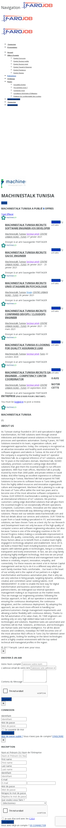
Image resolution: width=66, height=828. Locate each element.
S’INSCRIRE (57, 736)
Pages (9, 82)
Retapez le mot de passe (13, 793)
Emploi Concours (19, 58)
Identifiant (6, 715)
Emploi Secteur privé (21, 64)
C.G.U (32, 818)
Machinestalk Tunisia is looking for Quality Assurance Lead (27, 346)
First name (6, 759)
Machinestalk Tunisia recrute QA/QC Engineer (25, 254)
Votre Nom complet (11, 664)
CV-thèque (11, 79)
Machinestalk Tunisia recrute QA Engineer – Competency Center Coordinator (28, 376)
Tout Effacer (7, 214)
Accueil (10, 52)
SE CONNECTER (38, 825)
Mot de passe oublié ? (12, 736)
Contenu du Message (11, 681)
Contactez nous (19, 90)
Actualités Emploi (20, 84)
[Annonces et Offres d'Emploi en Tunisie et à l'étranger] (27, 21)
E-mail (4, 779)
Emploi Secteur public (21, 61)
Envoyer (6, 699)
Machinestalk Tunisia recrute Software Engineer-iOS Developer (27, 226)
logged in (18, 401)
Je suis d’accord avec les (19, 818)
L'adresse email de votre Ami (15, 667)
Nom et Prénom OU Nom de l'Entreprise (21, 752)
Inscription (7, 821)
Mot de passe (8, 722)
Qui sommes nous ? (21, 87)
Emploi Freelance (20, 70)
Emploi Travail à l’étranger (23, 67)
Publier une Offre (13, 99)
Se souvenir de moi (14, 729)
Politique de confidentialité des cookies (27, 96)
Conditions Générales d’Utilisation (25, 93)
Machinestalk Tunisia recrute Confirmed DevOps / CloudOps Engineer (25, 314)
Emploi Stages (19, 73)
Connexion (11, 44)
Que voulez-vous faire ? (13, 799)
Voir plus (55, 222)
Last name (6, 766)
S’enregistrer (12, 47)
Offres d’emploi (13, 55)
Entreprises (11, 76)
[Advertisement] (33, 141)
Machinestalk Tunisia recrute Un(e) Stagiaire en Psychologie (26, 284)
